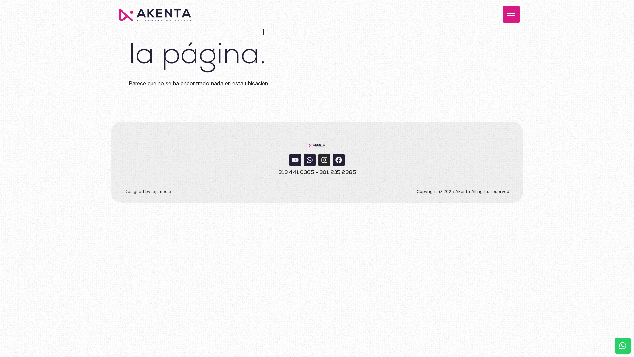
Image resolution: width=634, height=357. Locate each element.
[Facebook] (339, 160)
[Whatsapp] (310, 160)
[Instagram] (324, 160)
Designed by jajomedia (148, 191)
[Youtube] (295, 160)
